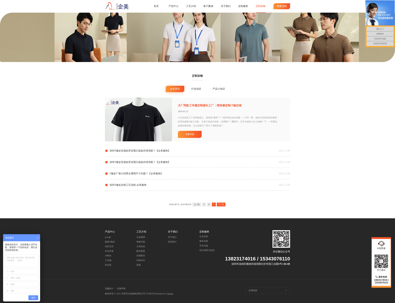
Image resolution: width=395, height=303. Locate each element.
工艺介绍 (191, 6)
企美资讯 (175, 88)
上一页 (197, 204)
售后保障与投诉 (206, 250)
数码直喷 (140, 251)
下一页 (221, 204)
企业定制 (203, 236)
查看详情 (189, 134)
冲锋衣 (108, 256)
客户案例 (208, 6)
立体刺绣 (140, 237)
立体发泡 (140, 246)
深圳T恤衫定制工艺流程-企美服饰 (128, 185)
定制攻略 (261, 6)
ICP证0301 (151, 294)
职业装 (108, 265)
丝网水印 (140, 260)
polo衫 (108, 237)
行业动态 (196, 88)
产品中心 (174, 6)
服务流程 (203, 241)
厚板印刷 (140, 242)
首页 (156, 6)
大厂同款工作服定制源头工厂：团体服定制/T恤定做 (210, 105)
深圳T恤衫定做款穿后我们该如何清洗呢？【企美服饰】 (140, 150)
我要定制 (282, 6)
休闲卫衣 (109, 246)
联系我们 (172, 242)
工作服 (108, 260)
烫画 (138, 265)
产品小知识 (219, 88)
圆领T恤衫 (110, 242)
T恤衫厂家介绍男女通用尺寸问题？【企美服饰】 (136, 173)
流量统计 (109, 288)
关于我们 (226, 6)
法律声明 (121, 288)
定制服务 (243, 6)
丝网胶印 (140, 256)
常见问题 (203, 246)
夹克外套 (109, 251)
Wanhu (170, 294)
